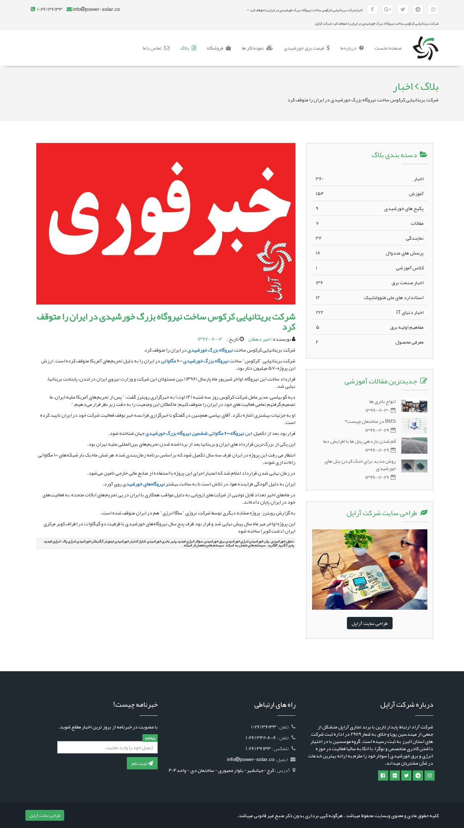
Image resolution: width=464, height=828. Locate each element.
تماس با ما (152, 48)
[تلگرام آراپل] (418, 9)
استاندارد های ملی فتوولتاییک (370, 297)
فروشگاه (215, 48)
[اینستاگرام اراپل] (429, 775)
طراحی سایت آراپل (370, 623)
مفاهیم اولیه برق (370, 327)
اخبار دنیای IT (370, 312)
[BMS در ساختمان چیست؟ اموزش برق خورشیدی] (414, 425)
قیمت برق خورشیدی (304, 48)
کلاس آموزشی (370, 267)
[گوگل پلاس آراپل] (387, 9)
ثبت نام (140, 763)
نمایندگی (370, 238)
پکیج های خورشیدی (370, 208)
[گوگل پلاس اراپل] (395, 775)
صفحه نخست (385, 47)
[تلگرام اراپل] (418, 775)
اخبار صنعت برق (370, 282)
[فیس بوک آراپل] (372, 9)
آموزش (370, 193)
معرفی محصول (370, 342)
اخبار (370, 178)
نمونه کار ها (253, 48)
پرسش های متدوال (370, 253)
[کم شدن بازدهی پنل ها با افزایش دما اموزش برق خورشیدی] (414, 445)
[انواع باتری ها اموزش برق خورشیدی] (414, 406)
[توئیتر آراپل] (402, 9)
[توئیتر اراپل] (406, 775)
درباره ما (348, 48)
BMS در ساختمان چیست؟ (370, 421)
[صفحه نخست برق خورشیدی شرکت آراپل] (425, 39)
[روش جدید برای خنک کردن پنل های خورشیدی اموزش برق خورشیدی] (414, 465)
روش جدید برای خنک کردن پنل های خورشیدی (360, 464)
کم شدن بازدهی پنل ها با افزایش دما (359, 441)
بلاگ (185, 48)
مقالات (370, 223)
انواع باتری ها (382, 401)
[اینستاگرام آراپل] (433, 9)
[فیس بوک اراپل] (383, 775)
